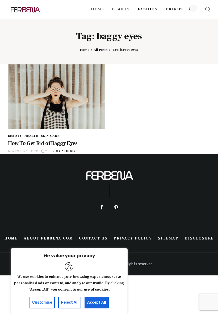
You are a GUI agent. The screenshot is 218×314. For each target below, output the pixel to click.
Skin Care (50, 136)
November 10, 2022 (23, 151)
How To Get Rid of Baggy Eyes (43, 143)
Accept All (96, 302)
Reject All (69, 302)
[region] (69, 281)
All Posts (100, 50)
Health (31, 136)
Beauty (15, 136)
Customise (42, 302)
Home (84, 50)
